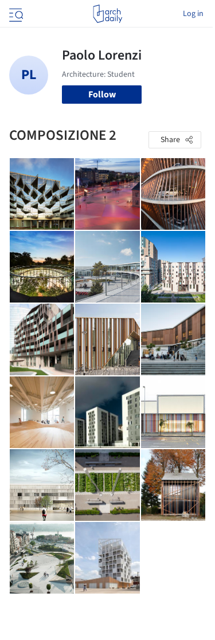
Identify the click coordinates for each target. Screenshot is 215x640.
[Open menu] (15, 14)
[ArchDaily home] (107, 14)
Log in (193, 14)
